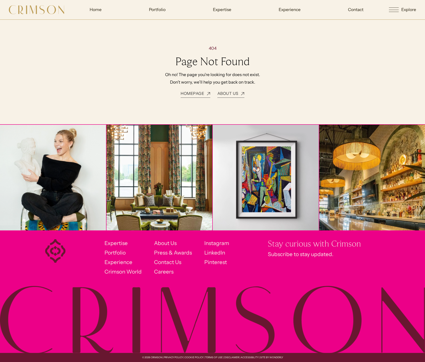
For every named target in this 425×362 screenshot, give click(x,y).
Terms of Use (214, 357)
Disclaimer (231, 357)
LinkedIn (214, 252)
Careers (164, 271)
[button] (402, 10)
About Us (165, 243)
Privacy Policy (173, 357)
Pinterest (215, 262)
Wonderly (276, 357)
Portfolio (157, 9)
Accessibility (250, 357)
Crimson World (123, 271)
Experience (290, 9)
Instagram (216, 243)
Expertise (222, 9)
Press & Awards (173, 252)
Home (96, 9)
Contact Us (167, 262)
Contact (355, 9)
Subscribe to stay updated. (300, 254)
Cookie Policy (194, 357)
